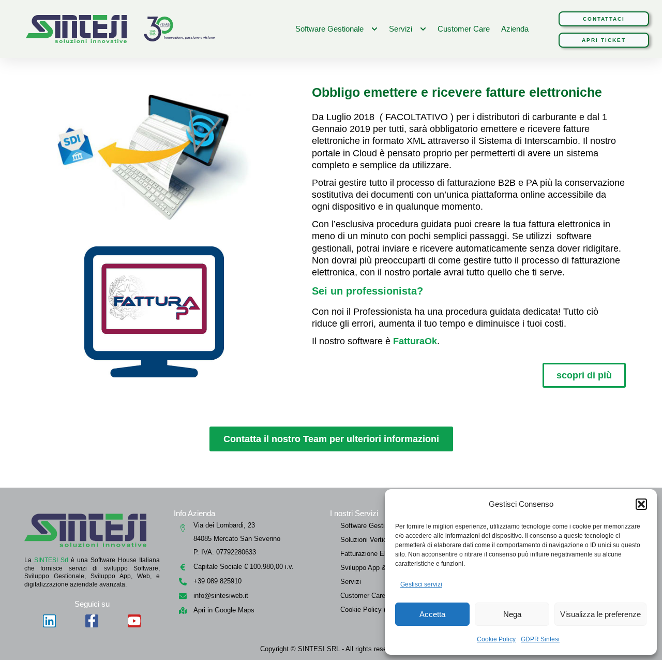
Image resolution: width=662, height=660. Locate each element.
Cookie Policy (496, 639)
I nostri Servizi (354, 513)
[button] (641, 504)
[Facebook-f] (91, 620)
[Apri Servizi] (423, 29)
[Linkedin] (49, 620)
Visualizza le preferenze (600, 614)
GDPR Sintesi (540, 639)
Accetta (432, 614)
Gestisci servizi (421, 584)
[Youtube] (134, 620)
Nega (512, 614)
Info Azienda (194, 513)
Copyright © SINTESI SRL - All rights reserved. (331, 649)
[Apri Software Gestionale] (374, 29)
